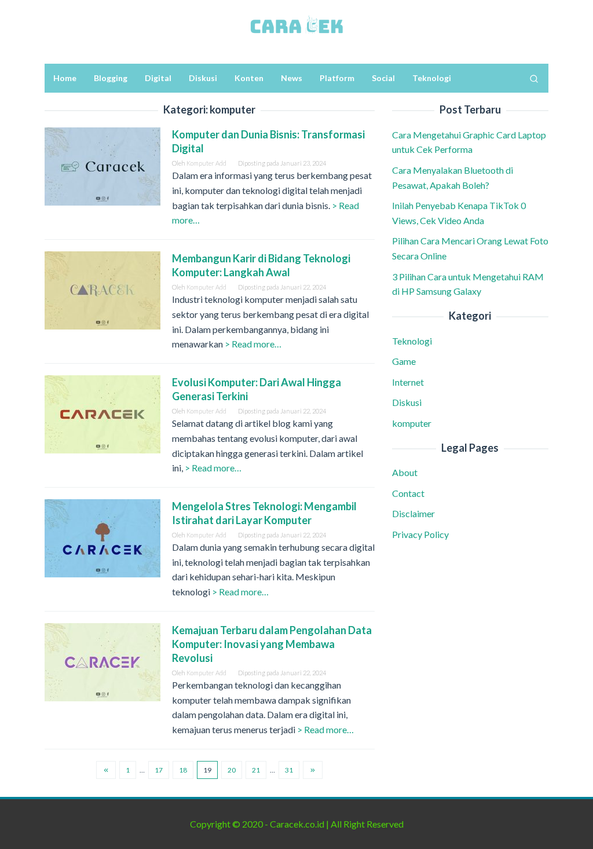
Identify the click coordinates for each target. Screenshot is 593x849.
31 (289, 770)
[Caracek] (296, 24)
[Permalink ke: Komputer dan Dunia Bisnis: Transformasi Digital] (102, 164)
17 (159, 770)
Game (404, 361)
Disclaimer (413, 513)
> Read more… (253, 343)
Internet (408, 381)
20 (232, 770)
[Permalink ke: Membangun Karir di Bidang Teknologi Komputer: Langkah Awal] (102, 288)
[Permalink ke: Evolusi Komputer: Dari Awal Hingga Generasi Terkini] (102, 412)
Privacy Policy (420, 534)
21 (256, 770)
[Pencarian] (533, 78)
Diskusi (407, 402)
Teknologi (412, 340)
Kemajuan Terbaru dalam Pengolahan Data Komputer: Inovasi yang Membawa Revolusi (272, 644)
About (405, 472)
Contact (408, 493)
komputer (411, 423)
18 (183, 770)
